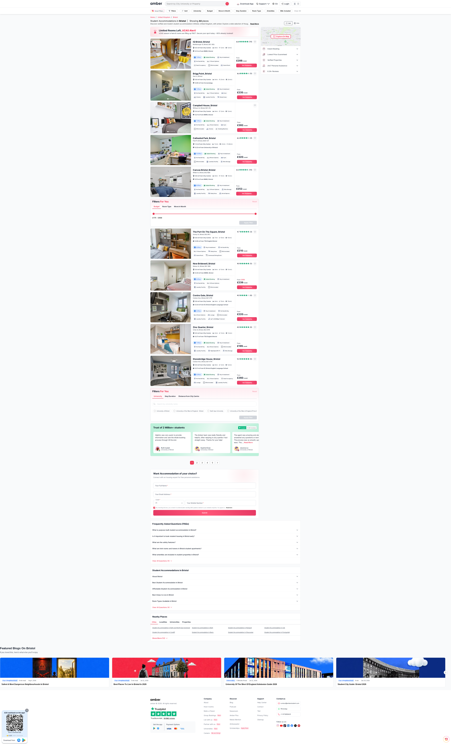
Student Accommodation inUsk (274, 628)
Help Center (261, 702)
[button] (27, 710)
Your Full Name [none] (161, 486)
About (206, 702)
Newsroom (234, 711)
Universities (208, 729)
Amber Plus (234, 715)
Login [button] (286, 4)
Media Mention (235, 720)
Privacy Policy (262, 715)
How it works (209, 707)
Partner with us (209, 724)
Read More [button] (248, 442)
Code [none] (158, 500)
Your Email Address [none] (163, 494)
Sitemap (260, 720)
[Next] (445, 672)
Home (152, 17)
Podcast (233, 707)
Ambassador (234, 724)
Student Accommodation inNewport (240, 628)
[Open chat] (447, 741)
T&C (259, 711)
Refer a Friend (209, 711)
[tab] (156, 206)
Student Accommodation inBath (202, 628)
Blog (231, 702)
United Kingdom (164, 17)
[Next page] (217, 463)
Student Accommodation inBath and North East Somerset (171, 628)
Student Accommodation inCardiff (163, 632)
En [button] (276, 4)
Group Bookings (210, 715)
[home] (156, 3)
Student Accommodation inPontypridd (277, 632)
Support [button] (262, 4)
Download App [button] (246, 4)
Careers (207, 733)
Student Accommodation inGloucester (240, 632)
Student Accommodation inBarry (203, 632)
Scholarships (234, 728)
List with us (208, 720)
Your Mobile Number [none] (195, 503)
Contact (260, 707)
